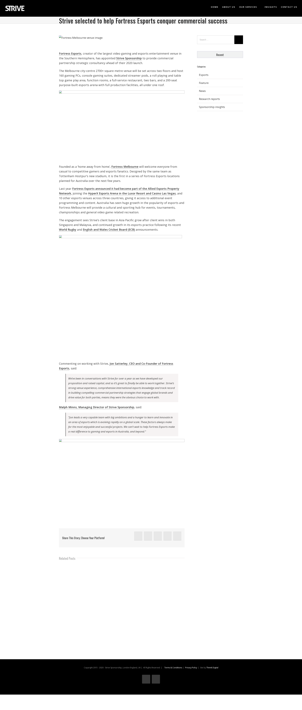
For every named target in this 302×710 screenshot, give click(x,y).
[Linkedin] (138, 535)
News (202, 91)
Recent (220, 55)
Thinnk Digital (212, 667)
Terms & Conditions (173, 667)
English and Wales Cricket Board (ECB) (109, 229)
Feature (204, 83)
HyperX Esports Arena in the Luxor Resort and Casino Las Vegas (132, 193)
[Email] (177, 535)
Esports (203, 75)
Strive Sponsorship (129, 58)
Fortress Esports (70, 53)
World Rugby (67, 229)
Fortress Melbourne (124, 166)
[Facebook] (158, 535)
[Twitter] (148, 535)
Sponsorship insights (212, 107)
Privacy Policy (191, 667)
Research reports (209, 99)
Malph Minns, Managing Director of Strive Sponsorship (96, 407)
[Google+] (167, 535)
